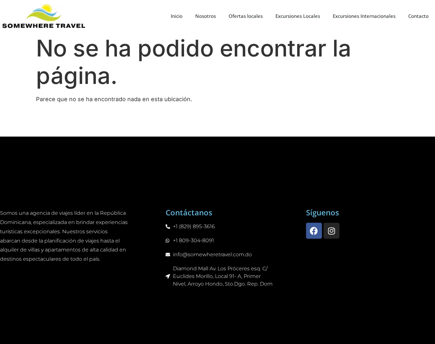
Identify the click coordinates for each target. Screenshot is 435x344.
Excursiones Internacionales (364, 16)
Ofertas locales (246, 16)
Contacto (418, 16)
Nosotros (205, 16)
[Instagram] (331, 231)
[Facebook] (314, 231)
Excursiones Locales (297, 16)
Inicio (176, 16)
